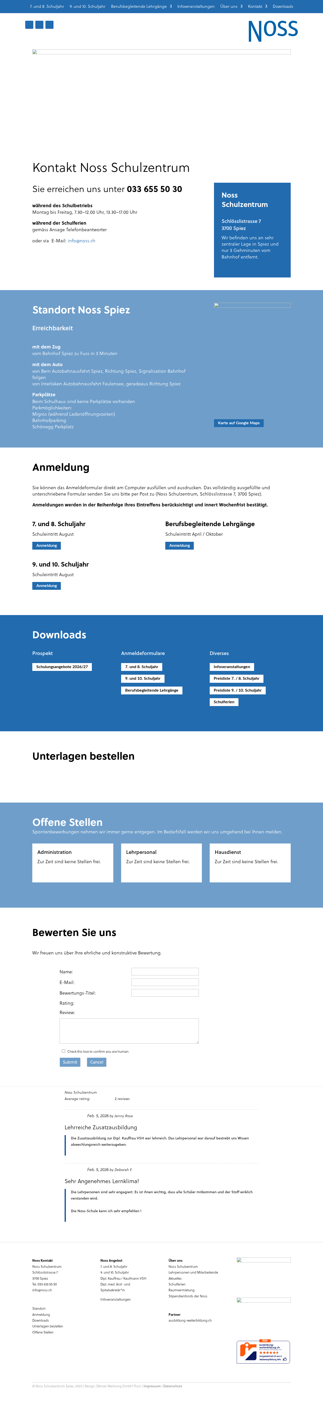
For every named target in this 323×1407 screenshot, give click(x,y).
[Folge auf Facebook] (29, 25)
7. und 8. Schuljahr (47, 7)
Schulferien (224, 702)
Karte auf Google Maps (239, 423)
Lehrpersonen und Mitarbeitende (193, 1272)
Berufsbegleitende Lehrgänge (139, 7)
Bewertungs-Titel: (78, 993)
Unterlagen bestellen (47, 1326)
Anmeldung (46, 546)
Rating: (67, 1003)
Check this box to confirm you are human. (97, 1051)
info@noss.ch (81, 240)
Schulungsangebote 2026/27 (62, 667)
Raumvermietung (182, 1289)
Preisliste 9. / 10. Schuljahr (238, 690)
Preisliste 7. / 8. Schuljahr (236, 678)
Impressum (152, 1386)
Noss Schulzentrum (183, 1266)
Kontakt (255, 7)
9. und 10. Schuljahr (87, 7)
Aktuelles (175, 1278)
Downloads (283, 7)
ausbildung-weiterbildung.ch (190, 1320)
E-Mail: (67, 982)
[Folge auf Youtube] (39, 25)
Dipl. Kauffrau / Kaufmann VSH (123, 1278)
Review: (67, 1012)
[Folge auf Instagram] (49, 25)
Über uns (228, 7)
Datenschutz (172, 1386)
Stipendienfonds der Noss (188, 1296)
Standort (38, 1308)
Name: (66, 971)
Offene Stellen (42, 1332)
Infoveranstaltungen (196, 7)
